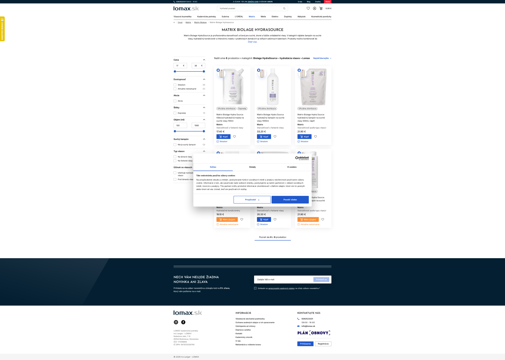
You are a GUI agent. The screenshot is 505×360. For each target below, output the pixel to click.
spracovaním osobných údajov (281, 288)
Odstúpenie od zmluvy (245, 326)
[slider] (175, 71)
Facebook (183, 322)
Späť (175, 22)
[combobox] (322, 58)
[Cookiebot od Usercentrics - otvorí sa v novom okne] (297, 158)
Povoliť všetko (290, 200)
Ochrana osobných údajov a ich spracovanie (255, 322)
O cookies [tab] (292, 167)
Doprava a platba (243, 330)
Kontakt (239, 333)
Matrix (188, 22)
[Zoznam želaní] (308, 8)
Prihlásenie (305, 343)
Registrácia (323, 343)
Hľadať (284, 8)
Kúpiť (225, 136)
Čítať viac (252, 42)
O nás (238, 341)
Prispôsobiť (250, 200)
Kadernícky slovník (244, 337)
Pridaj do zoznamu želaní (234, 136)
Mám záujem (229, 219)
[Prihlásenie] (314, 8)
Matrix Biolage (200, 22)
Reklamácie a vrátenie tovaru (248, 344)
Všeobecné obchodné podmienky (250, 319)
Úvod (180, 22)
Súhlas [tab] (213, 167)
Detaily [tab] (252, 167)
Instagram (176, 322)
